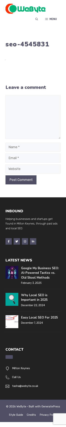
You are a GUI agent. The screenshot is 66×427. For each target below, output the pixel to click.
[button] (37, 19)
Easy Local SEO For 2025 (39, 317)
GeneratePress (50, 406)
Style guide (16, 414)
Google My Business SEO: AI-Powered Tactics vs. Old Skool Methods (40, 273)
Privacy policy (48, 414)
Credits (31, 414)
